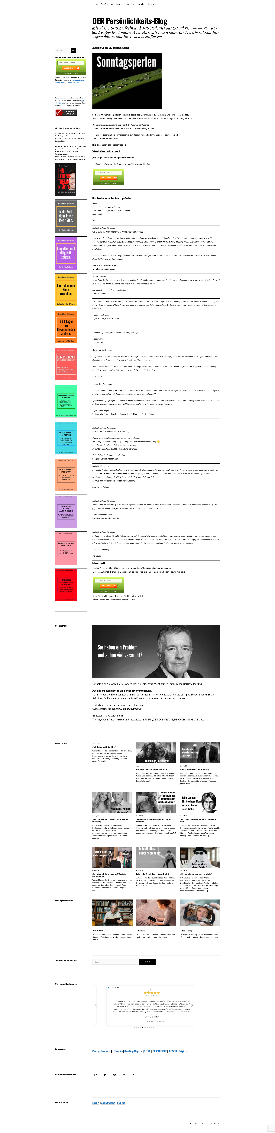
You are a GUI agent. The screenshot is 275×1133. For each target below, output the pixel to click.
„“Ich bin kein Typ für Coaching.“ (104, 747)
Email (133, 1078)
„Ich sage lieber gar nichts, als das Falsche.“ (196, 874)
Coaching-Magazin (133, 1051)
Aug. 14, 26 (140, 766)
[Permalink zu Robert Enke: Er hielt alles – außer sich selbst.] (156, 867)
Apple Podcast (108, 1102)
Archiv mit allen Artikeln (128, 709)
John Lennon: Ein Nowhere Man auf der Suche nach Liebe (198, 820)
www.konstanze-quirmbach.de (105, 518)
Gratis (118, 4)
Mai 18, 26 (95, 870)
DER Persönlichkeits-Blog (129, 20)
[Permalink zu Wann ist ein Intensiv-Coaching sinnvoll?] (200, 762)
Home (95, 4)
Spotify (95, 1102)
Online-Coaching (186, 931)
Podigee (121, 1102)
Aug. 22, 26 (96, 743)
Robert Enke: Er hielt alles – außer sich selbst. (152, 874)
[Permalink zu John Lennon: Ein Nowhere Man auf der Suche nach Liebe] (200, 812)
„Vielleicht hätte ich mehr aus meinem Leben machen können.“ (153, 820)
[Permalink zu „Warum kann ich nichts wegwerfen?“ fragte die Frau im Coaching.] (112, 867)
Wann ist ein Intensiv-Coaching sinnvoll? (194, 769)
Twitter (105, 1078)
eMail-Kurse (141, 931)
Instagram (95, 1078)
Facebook (124, 1078)
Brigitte (183, 1051)
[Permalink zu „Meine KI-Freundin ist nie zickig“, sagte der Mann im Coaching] (112, 812)
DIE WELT (173, 1051)
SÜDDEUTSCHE (160, 1051)
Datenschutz (153, 4)
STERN (147, 1051)
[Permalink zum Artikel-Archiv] (112, 926)
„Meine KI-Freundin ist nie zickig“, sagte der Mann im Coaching (110, 820)
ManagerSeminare (101, 1051)
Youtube (114, 1078)
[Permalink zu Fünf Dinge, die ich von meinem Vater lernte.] (156, 762)
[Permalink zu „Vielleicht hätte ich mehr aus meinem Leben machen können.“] (156, 812)
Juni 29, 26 (139, 816)
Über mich (129, 4)
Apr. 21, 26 (183, 870)
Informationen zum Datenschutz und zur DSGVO (113, 599)
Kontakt (140, 4)
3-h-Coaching (107, 4)
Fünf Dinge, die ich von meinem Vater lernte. (152, 769)
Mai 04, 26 (139, 870)
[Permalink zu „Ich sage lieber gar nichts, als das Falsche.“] (200, 867)
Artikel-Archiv (98, 930)
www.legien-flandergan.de (103, 269)
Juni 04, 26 (183, 816)
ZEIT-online (117, 1051)
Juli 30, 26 (183, 766)
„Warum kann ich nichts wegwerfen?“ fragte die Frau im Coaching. (109, 875)
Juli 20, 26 (95, 816)
